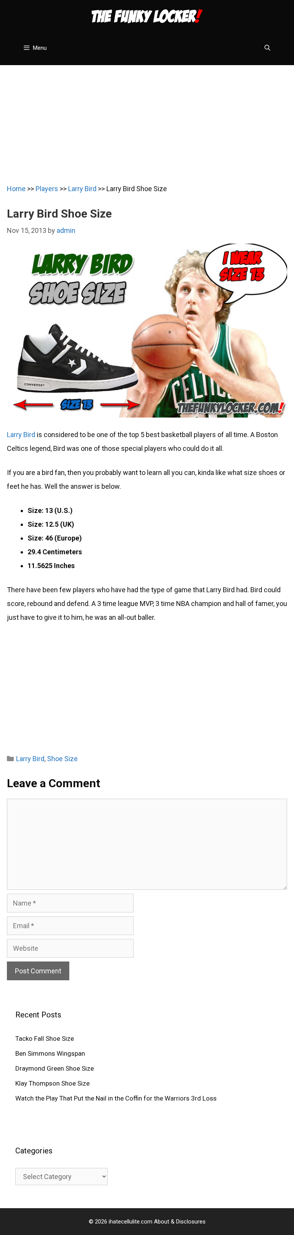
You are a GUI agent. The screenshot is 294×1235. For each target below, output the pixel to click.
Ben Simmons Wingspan (50, 1053)
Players (47, 189)
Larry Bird (82, 189)
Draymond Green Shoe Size (54, 1068)
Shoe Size (62, 759)
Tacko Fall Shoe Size (44, 1038)
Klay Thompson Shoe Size (52, 1083)
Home (16, 189)
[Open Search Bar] (267, 47)
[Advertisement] (147, 118)
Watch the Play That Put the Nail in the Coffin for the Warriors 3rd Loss (116, 1098)
